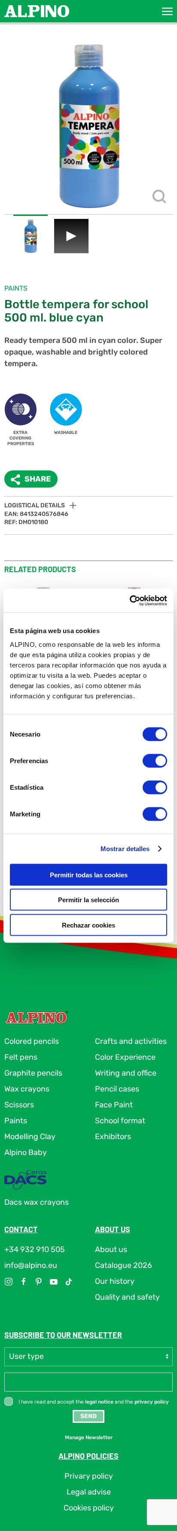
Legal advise (89, 1492)
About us (111, 1249)
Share (37, 479)
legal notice (99, 1402)
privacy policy (151, 1402)
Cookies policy (89, 1508)
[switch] (155, 760)
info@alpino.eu (30, 1265)
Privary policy (88, 1476)
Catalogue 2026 (123, 1265)
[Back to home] (36, 11)
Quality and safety (127, 1297)
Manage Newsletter (89, 1437)
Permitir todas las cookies (89, 874)
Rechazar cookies (88, 924)
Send (88, 1416)
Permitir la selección (88, 899)
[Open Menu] (167, 11)
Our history (114, 1281)
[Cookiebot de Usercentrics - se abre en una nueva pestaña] (129, 600)
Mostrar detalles (125, 848)
